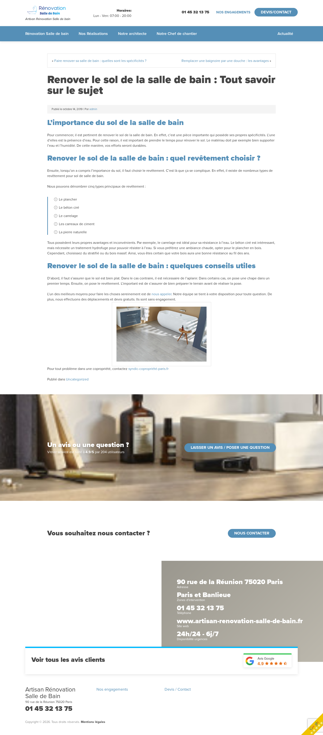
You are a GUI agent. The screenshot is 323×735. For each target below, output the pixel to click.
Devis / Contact (178, 689)
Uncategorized (77, 379)
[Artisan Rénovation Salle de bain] (59, 11)
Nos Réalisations (93, 33)
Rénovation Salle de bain (47, 33)
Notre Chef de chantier (177, 33)
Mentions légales (93, 722)
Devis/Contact (276, 12)
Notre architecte (132, 33)
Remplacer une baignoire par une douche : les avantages (225, 61)
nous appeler (161, 294)
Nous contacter (251, 533)
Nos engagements (233, 12)
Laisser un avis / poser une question (230, 447)
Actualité (285, 33)
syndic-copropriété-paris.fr (148, 369)
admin (93, 109)
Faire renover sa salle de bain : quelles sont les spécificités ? (100, 61)
